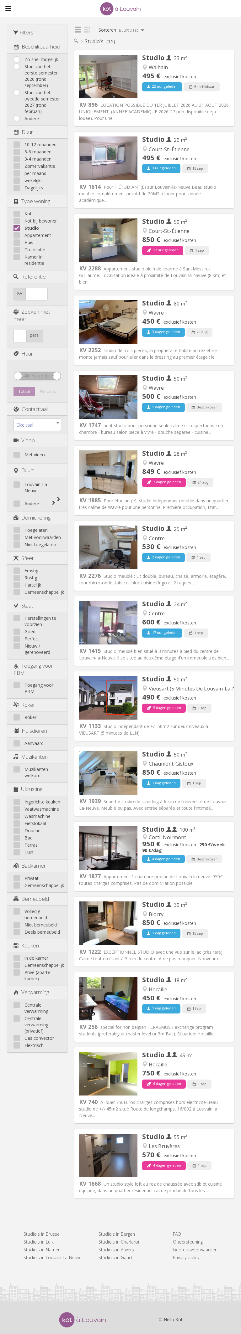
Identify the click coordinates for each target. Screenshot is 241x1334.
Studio (31, 228)
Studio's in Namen (42, 1250)
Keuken (30, 945)
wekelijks (33, 180)
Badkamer (33, 865)
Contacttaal (35, 409)
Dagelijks (33, 188)
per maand (35, 173)
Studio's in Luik (39, 1242)
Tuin (28, 852)
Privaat (31, 878)
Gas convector (39, 1038)
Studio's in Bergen (117, 1234)
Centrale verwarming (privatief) (36, 1024)
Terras (31, 845)
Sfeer (27, 558)
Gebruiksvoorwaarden (195, 1250)
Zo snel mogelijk (41, 59)
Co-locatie (34, 250)
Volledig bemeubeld (35, 914)
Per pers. (48, 391)
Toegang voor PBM (38, 688)
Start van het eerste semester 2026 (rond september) (41, 76)
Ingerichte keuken (42, 802)
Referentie (33, 276)
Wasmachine (37, 816)
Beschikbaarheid (41, 46)
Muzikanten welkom (36, 772)
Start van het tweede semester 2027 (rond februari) (42, 102)
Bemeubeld (35, 898)
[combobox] (37, 424)
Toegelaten (36, 530)
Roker (28, 704)
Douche (32, 831)
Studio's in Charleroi (119, 1242)
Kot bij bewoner (40, 221)
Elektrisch (34, 1045)
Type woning (35, 201)
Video (28, 440)
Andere (31, 118)
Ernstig (31, 570)
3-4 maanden (37, 159)
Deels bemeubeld (42, 932)
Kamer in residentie (34, 260)
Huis (28, 242)
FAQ (177, 1234)
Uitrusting (31, 789)
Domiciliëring (36, 517)
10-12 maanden (40, 144)
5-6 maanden (37, 152)
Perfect (31, 639)
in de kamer (36, 958)
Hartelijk (32, 585)
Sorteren (119, 30)
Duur (27, 132)
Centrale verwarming (36, 1008)
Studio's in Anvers (116, 1250)
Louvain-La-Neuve (36, 487)
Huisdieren (34, 730)
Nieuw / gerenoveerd (37, 649)
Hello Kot (173, 1319)
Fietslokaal (35, 823)
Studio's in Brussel (42, 1234)
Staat (27, 605)
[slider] (18, 376)
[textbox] (37, 425)
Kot (28, 214)
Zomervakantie (39, 166)
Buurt (27, 470)
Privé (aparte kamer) (37, 975)
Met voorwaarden (42, 537)
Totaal (24, 391)
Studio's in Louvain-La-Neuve (53, 1257)
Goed (29, 631)
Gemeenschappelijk (44, 592)
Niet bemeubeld (40, 925)
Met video (34, 455)
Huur (27, 353)
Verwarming (35, 992)
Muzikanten (34, 756)
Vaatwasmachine (41, 809)
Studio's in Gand (115, 1257)
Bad (28, 838)
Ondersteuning (188, 1242)
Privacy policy (186, 1257)
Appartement (37, 235)
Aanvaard (34, 743)
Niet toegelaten (40, 544)
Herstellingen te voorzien (40, 621)
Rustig (30, 578)
